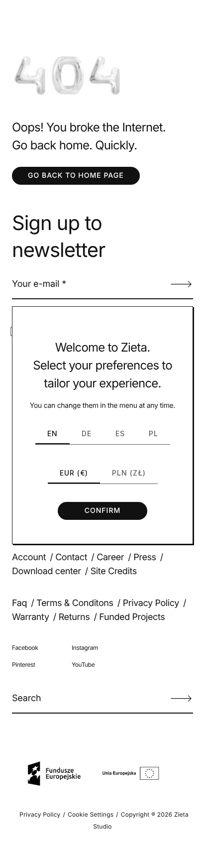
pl (153, 433)
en (52, 433)
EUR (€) (74, 473)
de (87, 433)
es (120, 433)
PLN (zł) (129, 473)
